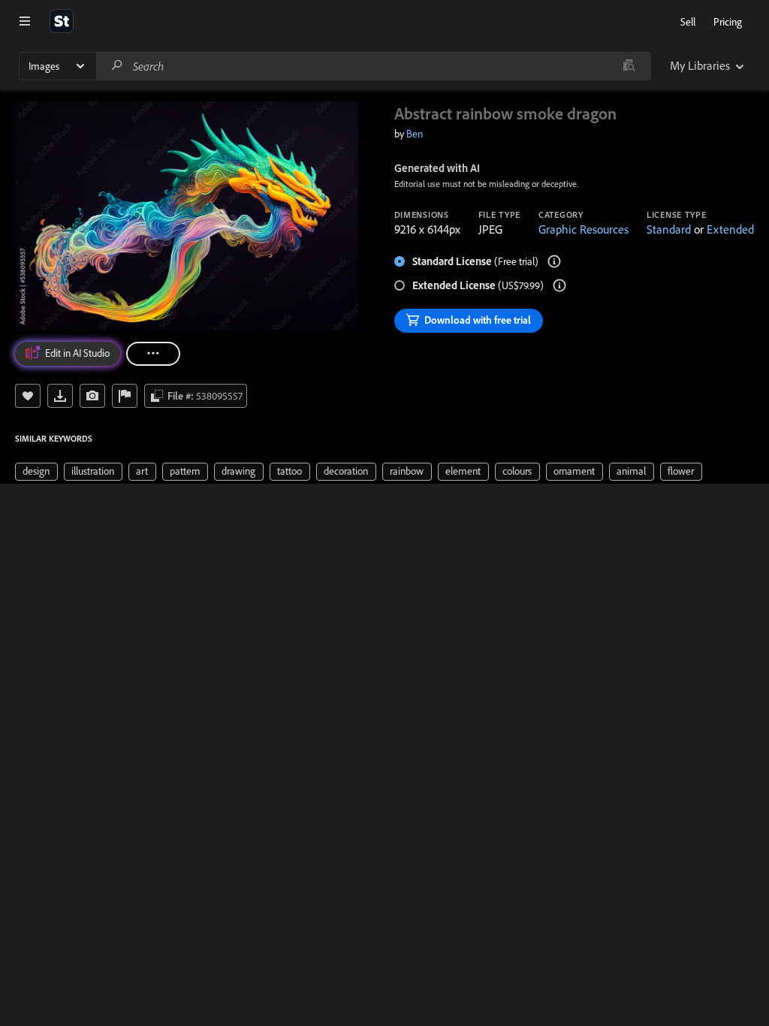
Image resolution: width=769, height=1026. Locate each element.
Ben (414, 133)
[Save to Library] (28, 396)
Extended (730, 229)
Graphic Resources (583, 229)
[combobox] (373, 66)
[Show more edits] (153, 354)
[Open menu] (25, 21)
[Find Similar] (92, 396)
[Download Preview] (60, 396)
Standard (669, 229)
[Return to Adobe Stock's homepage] (62, 21)
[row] (36, 472)
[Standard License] (554, 261)
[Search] (117, 65)
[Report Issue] (124, 396)
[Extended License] (559, 285)
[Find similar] (629, 66)
